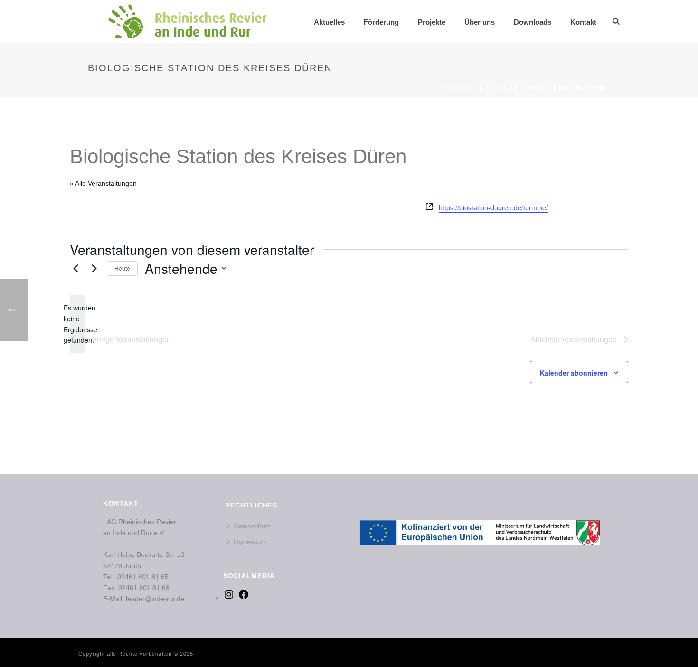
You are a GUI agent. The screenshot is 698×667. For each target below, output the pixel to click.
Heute (122, 268)
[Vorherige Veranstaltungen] (75, 268)
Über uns (479, 22)
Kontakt (583, 22)
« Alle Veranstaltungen (103, 183)
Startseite (455, 88)
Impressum (250, 541)
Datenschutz (252, 526)
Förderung (381, 22)
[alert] (77, 324)
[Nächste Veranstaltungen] (94, 268)
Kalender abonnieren (574, 372)
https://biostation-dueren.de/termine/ (493, 207)
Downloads (532, 22)
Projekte (431, 22)
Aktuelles (329, 22)
